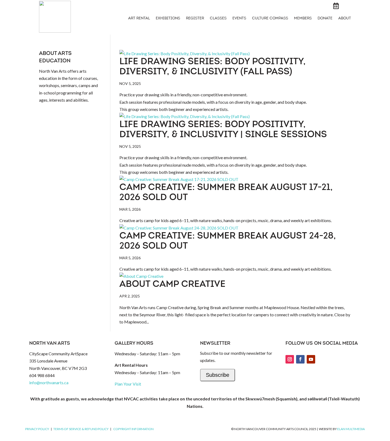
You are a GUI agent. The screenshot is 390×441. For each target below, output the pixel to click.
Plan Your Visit (128, 383)
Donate (325, 18)
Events (239, 18)
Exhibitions (168, 18)
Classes (218, 18)
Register (195, 18)
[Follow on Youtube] (311, 359)
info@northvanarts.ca (48, 382)
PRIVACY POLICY (37, 429)
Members (303, 18)
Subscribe (217, 375)
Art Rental (139, 18)
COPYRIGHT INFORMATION (133, 429)
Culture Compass (270, 18)
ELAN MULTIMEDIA (351, 429)
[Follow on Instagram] (289, 359)
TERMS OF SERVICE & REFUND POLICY (81, 429)
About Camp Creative (172, 284)
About (344, 18)
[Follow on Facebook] (300, 359)
